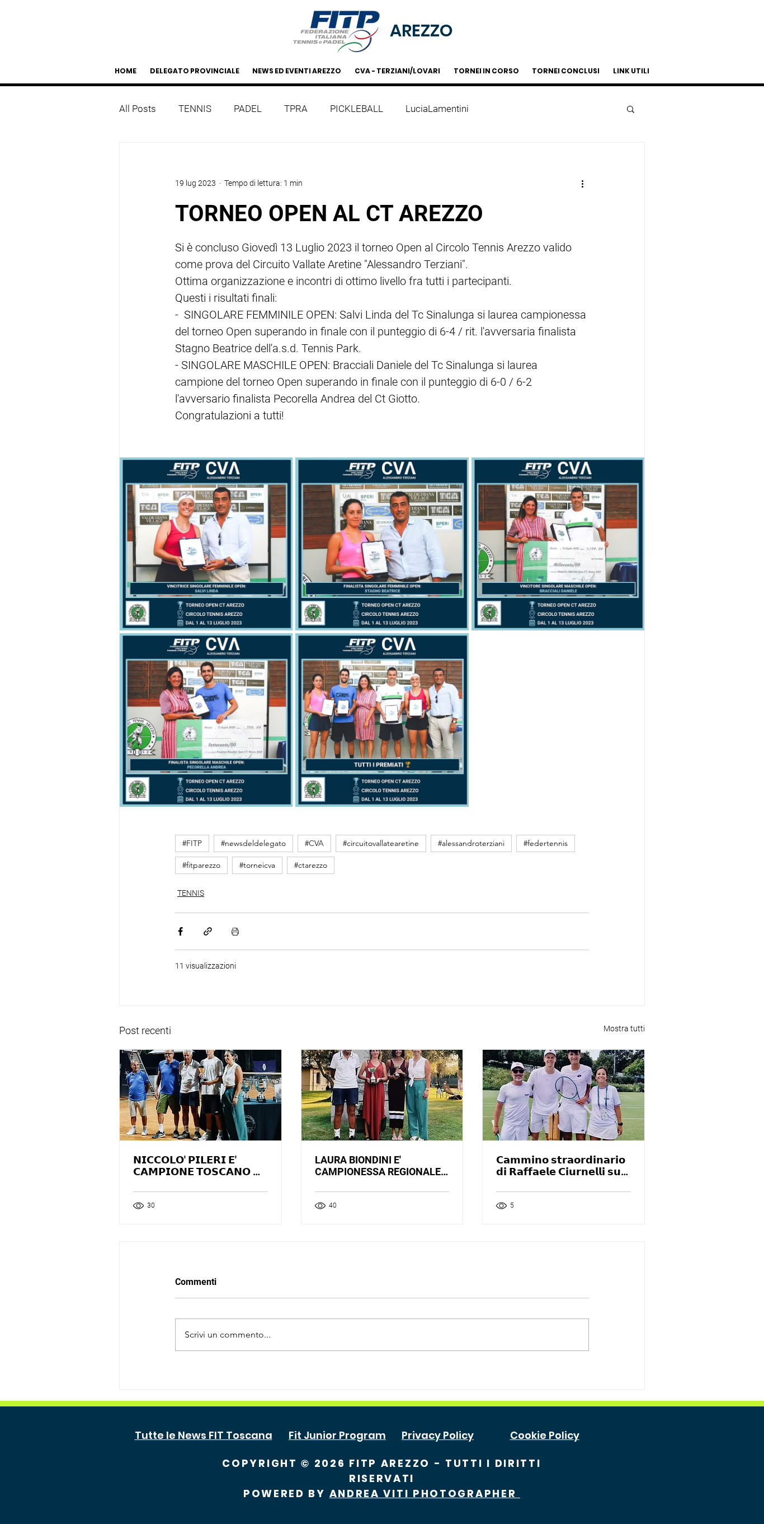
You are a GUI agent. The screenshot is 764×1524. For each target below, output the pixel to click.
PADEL (248, 108)
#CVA (314, 843)
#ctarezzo (310, 865)
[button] (630, 108)
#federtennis (546, 843)
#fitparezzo (201, 865)
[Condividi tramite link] (207, 931)
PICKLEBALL (356, 108)
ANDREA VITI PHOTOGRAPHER (425, 1493)
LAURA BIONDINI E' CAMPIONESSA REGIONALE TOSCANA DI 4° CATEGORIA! (379, 1165)
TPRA (296, 108)
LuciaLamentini (437, 108)
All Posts (137, 108)
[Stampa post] (235, 931)
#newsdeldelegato (253, 843)
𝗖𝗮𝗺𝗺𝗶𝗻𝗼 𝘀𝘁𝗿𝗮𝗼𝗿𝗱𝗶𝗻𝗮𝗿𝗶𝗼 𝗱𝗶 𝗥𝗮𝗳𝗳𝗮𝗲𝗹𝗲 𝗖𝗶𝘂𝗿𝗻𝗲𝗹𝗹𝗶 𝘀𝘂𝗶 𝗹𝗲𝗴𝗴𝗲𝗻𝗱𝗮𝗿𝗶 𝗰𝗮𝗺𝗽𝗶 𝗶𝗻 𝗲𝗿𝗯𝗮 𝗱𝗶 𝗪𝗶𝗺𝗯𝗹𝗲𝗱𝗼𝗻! (560, 1165)
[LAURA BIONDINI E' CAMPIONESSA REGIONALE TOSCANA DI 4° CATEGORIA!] (382, 1095)
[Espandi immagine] (206, 543)
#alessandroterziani (471, 843)
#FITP (192, 843)
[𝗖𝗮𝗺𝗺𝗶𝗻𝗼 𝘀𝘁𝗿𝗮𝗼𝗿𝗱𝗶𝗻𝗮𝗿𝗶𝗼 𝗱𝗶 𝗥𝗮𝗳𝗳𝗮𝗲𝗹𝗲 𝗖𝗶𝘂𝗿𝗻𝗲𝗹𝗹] (563, 1095)
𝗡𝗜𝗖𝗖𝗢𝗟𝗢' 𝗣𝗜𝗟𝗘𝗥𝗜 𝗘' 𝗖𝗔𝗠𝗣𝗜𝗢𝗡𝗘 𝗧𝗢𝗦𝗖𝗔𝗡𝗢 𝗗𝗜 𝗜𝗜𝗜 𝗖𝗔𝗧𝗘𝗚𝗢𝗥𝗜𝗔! (199, 1165)
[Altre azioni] (582, 183)
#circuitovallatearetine (381, 843)
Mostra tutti (624, 1028)
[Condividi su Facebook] (180, 931)
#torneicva (257, 865)
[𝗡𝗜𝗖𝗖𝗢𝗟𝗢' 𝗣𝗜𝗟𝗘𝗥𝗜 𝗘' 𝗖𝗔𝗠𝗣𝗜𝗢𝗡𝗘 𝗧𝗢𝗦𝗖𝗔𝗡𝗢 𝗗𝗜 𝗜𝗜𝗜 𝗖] (200, 1095)
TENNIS (194, 108)
